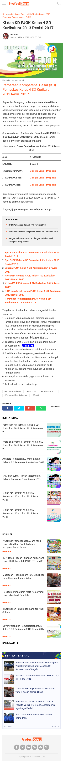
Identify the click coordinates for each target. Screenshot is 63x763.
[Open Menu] (4, 3)
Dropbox (51, 171)
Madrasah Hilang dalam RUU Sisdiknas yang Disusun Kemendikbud (23, 576)
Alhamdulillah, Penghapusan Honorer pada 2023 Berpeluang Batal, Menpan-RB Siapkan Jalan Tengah (37, 666)
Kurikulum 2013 (43, 14)
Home (5, 14)
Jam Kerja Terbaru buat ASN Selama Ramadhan (34, 716)
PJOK (28, 17)
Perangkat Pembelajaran (13, 17)
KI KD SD (31, 14)
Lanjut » (55, 726)
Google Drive (37, 171)
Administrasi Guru (17, 14)
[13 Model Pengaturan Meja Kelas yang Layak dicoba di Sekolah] (54, 597)
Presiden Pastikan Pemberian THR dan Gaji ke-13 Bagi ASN (37, 677)
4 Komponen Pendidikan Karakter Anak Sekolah (23, 610)
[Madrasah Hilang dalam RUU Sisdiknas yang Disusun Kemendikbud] (54, 580)
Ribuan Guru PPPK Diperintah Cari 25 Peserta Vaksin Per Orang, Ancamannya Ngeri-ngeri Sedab (36, 705)
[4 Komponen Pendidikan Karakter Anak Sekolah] (54, 614)
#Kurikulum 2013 (48, 391)
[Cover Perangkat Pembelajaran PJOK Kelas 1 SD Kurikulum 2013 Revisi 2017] (54, 631)
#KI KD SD (31, 391)
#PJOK (36, 395)
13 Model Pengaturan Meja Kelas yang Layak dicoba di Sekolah (22, 593)
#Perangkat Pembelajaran (16, 395)
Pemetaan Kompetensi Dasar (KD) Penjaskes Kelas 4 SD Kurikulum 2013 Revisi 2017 (29, 89)
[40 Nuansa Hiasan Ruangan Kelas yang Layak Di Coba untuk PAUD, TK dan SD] (54, 563)
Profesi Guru (39, 757)
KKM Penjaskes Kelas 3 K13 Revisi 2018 (27, 225)
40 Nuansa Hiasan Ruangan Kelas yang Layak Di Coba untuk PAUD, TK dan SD (23, 559)
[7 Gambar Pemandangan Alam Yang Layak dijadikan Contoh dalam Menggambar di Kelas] (54, 546)
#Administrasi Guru (13, 391)
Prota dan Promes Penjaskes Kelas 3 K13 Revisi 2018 (33, 231)
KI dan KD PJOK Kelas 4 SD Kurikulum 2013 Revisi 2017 (27, 25)
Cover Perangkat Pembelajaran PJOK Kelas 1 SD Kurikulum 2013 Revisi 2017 (23, 627)
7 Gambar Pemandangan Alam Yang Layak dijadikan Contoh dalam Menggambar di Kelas (21, 544)
